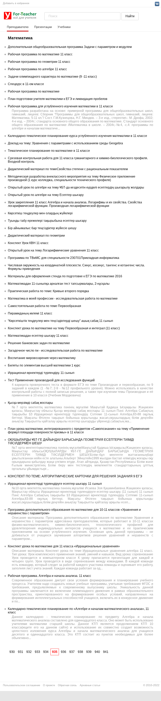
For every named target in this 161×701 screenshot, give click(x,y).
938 (80, 651)
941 (105, 651)
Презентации (43, 27)
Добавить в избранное (16, 3)
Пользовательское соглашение (21, 685)
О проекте (49, 685)
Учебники (64, 27)
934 (45, 651)
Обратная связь (67, 685)
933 (37, 651)
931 (20, 651)
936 (63, 651)
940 (97, 651)
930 (12, 651)
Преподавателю (17, 27)
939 (88, 651)
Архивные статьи (90, 685)
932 (29, 651)
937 (72, 651)
